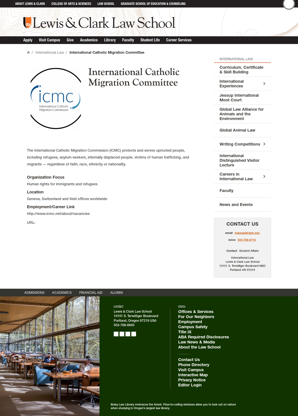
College (71, 4)
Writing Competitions (240, 144)
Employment (190, 321)
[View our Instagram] (122, 334)
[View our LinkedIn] (127, 334)
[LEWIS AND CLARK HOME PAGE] (7, 4)
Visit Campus (49, 40)
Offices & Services (195, 311)
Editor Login (190, 385)
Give (70, 40)
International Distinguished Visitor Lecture (239, 160)
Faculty (128, 40)
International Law (49, 52)
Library (110, 40)
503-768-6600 (124, 325)
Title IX (184, 331)
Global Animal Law (237, 130)
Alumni (116, 292)
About (30, 4)
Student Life (150, 40)
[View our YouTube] (133, 334)
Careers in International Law (236, 176)
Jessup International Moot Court (239, 97)
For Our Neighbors (196, 316)
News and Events (236, 204)
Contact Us (242, 224)
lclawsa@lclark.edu (247, 233)
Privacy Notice (192, 379)
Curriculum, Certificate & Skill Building (241, 69)
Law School (106, 4)
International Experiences (232, 83)
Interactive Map (193, 374)
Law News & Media (196, 342)
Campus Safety (192, 326)
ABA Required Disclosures (203, 337)
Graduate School (153, 4)
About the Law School (199, 347)
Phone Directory (193, 364)
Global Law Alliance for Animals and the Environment (242, 114)
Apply (27, 40)
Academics (89, 40)
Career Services (179, 40)
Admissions (34, 292)
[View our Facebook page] (116, 334)
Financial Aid (91, 292)
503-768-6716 (247, 240)
